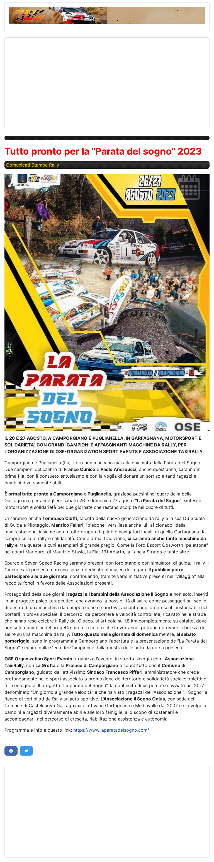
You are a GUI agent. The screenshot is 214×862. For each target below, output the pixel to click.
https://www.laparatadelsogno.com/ (111, 730)
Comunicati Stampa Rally (32, 165)
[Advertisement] (107, 81)
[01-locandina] (107, 302)
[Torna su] (204, 852)
